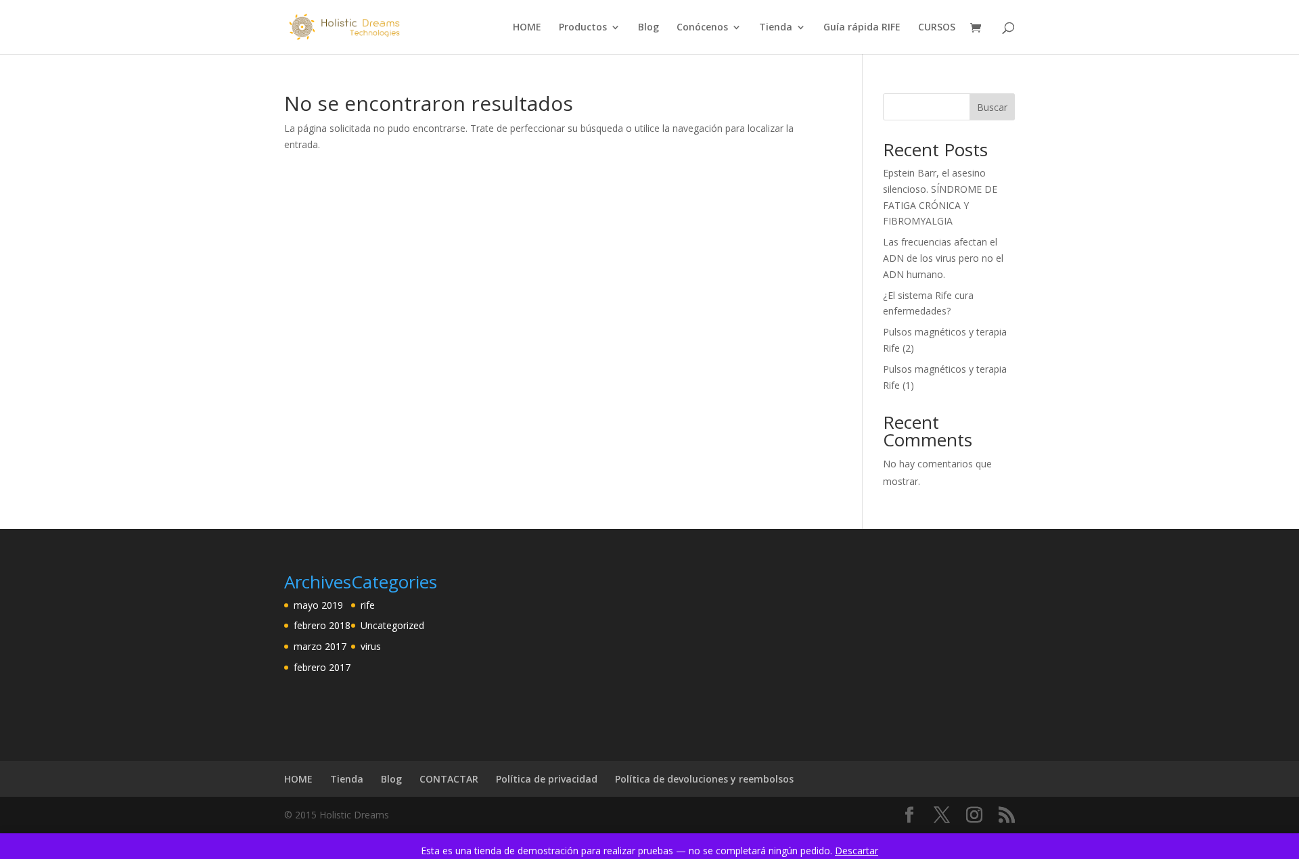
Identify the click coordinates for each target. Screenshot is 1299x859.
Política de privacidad (546, 778)
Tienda (775, 27)
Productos (583, 27)
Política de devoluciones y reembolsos (704, 778)
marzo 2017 (320, 646)
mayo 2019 (318, 605)
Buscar (992, 107)
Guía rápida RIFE (862, 27)
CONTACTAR (448, 778)
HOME (527, 27)
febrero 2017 (322, 667)
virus (371, 646)
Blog (648, 27)
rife (368, 605)
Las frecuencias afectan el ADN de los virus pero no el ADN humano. (943, 258)
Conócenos (702, 27)
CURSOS (936, 27)
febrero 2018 (322, 625)
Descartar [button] (856, 850)
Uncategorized (392, 625)
